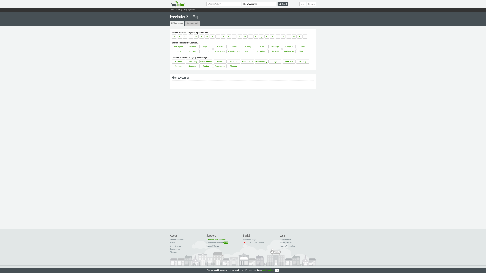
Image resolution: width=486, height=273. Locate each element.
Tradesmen (220, 66)
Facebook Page (249, 239)
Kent (303, 47)
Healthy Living (261, 61)
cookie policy (267, 270)
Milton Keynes (234, 51)
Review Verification (287, 246)
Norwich (247, 51)
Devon (261, 47)
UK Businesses (177, 23)
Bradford (192, 47)
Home (172, 10)
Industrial (289, 61)
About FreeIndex (177, 239)
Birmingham (179, 47)
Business (178, 61)
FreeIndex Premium (214, 243)
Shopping (192, 66)
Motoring (233, 66)
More (302, 51)
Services (178, 66)
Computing (192, 61)
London (206, 51)
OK (277, 270)
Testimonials (175, 249)
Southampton (288, 51)
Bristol (219, 47)
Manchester (220, 51)
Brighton (206, 47)
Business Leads (193, 23)
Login (303, 4)
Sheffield (275, 51)
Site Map (179, 10)
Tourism (206, 66)
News (172, 243)
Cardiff (233, 47)
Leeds (178, 51)
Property (302, 61)
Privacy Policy (285, 243)
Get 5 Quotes (175, 246)
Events (220, 61)
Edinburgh (275, 47)
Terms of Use (285, 239)
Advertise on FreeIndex (216, 239)
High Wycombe (189, 10)
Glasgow (288, 47)
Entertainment (206, 61)
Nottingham (261, 51)
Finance (233, 61)
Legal (275, 61)
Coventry (247, 47)
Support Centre (212, 246)
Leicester (192, 51)
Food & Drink (247, 61)
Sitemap (173, 252)
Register (311, 4)
